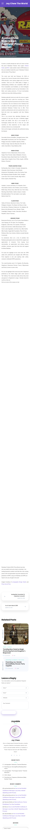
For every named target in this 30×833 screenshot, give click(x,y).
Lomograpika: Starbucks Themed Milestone (15, 764)
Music (10, 34)
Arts (3, 34)
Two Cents (21, 660)
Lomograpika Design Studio (19, 582)
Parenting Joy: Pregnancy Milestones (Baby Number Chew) (15, 778)
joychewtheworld (17, 51)
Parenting (8, 660)
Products (15, 34)
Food (6, 34)
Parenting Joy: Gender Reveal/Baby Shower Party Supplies (15, 664)
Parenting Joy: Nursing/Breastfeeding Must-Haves (15, 767)
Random (9, 647)
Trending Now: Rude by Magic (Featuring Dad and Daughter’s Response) (14, 651)
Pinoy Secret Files (6, 584)
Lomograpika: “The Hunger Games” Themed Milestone (15, 771)
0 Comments (7, 655)
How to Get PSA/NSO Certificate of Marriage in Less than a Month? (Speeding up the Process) (14, 790)
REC (8, 67)
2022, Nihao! (7, 775)
